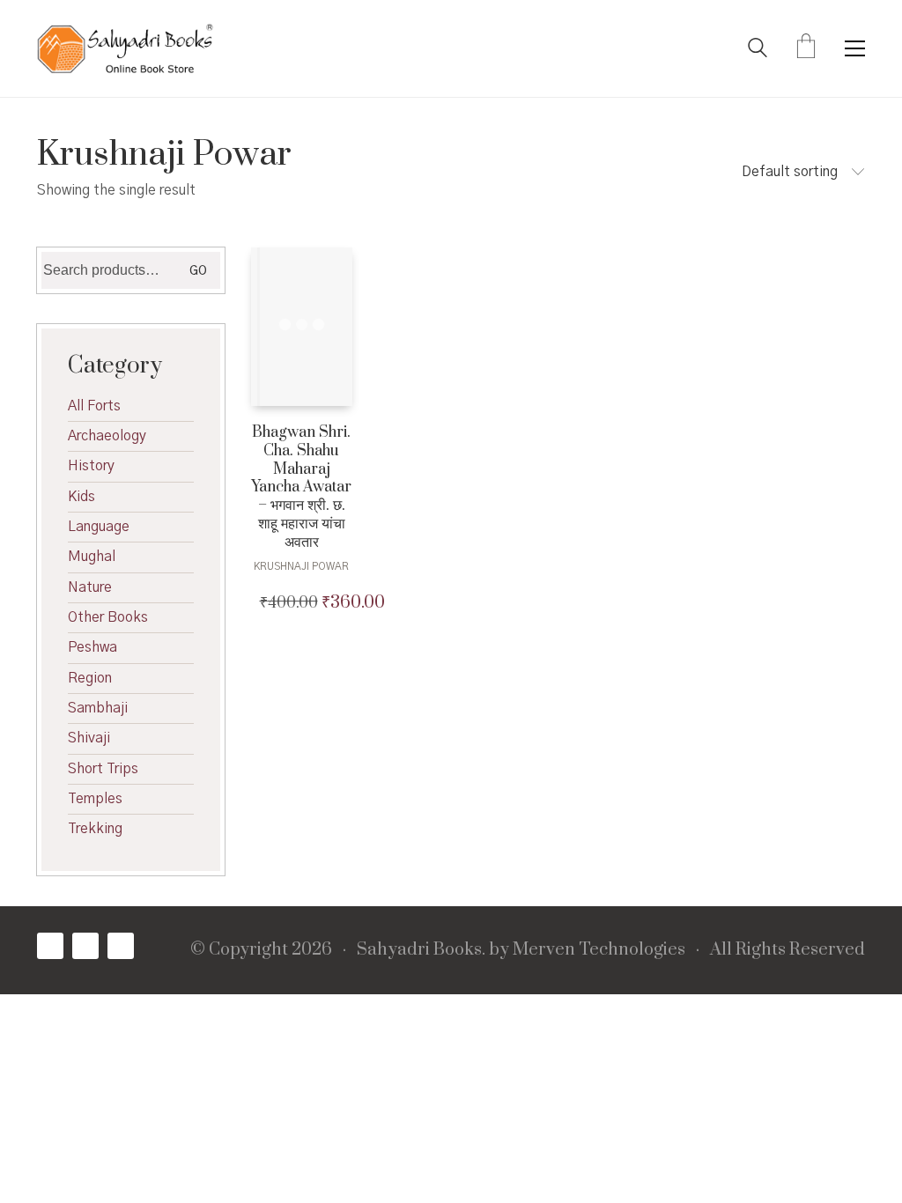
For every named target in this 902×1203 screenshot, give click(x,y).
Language (98, 527)
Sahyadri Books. (421, 950)
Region (90, 678)
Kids (81, 497)
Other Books (108, 617)
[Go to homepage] (125, 48)
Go (198, 271)
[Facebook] (50, 946)
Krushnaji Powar (301, 566)
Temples (95, 799)
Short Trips (103, 769)
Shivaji (89, 738)
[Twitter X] (85, 946)
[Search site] (757, 50)
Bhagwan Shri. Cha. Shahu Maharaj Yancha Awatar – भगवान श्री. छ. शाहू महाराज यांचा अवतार (301, 488)
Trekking (95, 829)
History (91, 466)
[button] (855, 48)
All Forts (94, 406)
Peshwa (92, 647)
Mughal (91, 557)
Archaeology (107, 436)
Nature (90, 587)
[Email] (120, 946)
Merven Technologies (599, 950)
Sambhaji (98, 708)
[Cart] (806, 48)
